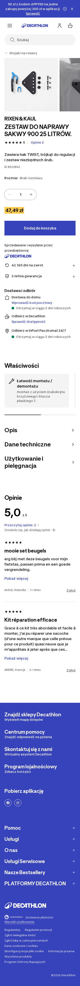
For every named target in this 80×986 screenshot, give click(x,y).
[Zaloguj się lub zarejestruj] (59, 25)
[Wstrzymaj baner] (64, 8)
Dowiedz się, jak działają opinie (27, 530)
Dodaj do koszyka (40, 228)
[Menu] (9, 25)
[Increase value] (31, 194)
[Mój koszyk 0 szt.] (70, 25)
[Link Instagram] (17, 802)
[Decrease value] (9, 194)
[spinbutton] (20, 194)
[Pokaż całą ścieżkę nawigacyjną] (6, 53)
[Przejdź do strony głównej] (34, 26)
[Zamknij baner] (72, 8)
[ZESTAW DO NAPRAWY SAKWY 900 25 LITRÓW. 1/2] (31, 84)
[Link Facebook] (8, 802)
